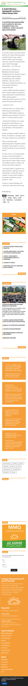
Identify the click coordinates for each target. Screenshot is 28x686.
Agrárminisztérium (6, 463)
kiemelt (19, 466)
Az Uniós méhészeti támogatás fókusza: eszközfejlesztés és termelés (12, 413)
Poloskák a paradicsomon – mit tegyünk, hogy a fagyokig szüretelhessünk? (13, 252)
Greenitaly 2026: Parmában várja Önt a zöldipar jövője (13, 435)
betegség (10, 197)
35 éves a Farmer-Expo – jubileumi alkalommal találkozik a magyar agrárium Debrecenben (13, 368)
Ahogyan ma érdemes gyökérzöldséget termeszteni (13, 247)
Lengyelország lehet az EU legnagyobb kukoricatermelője (13, 266)
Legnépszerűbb (6, 283)
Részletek (3, 680)
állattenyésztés (6, 472)
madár (4, 200)
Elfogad (4, 683)
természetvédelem (18, 200)
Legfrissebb (6, 244)
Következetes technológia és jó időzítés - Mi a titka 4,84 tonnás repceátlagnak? (13, 388)
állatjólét (17, 195)
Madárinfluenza (10, 200)
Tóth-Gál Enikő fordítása (6, 17)
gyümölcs (21, 463)
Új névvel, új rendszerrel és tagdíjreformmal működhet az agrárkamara (11, 257)
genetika (19, 197)
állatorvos (22, 195)
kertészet (13, 466)
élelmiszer (13, 472)
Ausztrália (4, 197)
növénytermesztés (6, 469)
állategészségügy (10, 195)
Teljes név (4, 565)
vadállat (4, 202)
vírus (8, 202)
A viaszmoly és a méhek (9, 262)
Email (3, 560)
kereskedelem (6, 466)
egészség (15, 197)
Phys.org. (18, 66)
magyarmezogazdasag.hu (14, 2)
